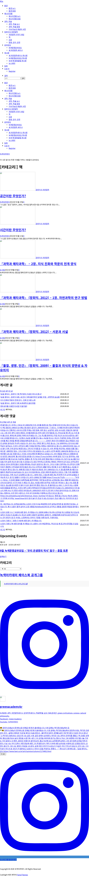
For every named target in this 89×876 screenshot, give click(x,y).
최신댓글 (3, 422)
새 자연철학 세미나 (16, 50)
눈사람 (2, 269)
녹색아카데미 (5, 154)
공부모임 (7, 45)
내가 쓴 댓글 (11, 422)
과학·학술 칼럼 (14, 26)
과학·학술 (8, 21)
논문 (10, 39)
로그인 (2, 409)
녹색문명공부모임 (15, 47)
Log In (6, 68)
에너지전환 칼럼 (15, 18)
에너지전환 (8, 13)
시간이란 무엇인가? (13, 229)
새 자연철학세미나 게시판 (18, 55)
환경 (6, 5)
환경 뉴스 (12, 8)
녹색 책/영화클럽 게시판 (17, 60)
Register (12, 71)
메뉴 (1, 1)
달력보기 (3, 556)
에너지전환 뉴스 (15, 16)
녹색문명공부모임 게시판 (18, 58)
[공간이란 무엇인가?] (18, 189)
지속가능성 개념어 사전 (17, 29)
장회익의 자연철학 (11, 32)
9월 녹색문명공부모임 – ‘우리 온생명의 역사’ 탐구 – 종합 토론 (34, 550)
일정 (6, 66)
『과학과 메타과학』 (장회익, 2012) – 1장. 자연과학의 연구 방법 (43, 297)
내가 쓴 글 (9, 391)
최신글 (2, 391)
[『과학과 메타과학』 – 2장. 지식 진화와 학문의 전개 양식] (18, 257)
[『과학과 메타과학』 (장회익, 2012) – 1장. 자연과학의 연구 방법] (18, 291)
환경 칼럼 (12, 11)
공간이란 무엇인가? (13, 196)
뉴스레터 (12, 63)
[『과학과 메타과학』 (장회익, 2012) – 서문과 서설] (18, 325)
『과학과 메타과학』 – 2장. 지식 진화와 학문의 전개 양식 (38, 263)
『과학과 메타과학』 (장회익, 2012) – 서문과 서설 (34, 331)
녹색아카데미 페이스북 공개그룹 (21, 575)
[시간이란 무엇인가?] (18, 223)
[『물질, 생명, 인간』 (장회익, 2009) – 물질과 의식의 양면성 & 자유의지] (18, 359)
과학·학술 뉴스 (14, 24)
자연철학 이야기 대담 (16, 34)
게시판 (6, 53)
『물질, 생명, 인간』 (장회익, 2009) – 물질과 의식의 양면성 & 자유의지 (43, 367)
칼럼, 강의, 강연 (14, 42)
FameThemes (22, 874)
